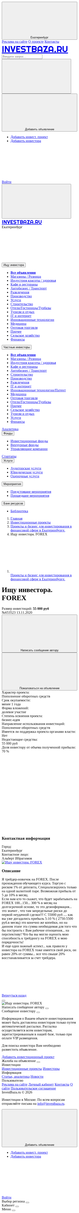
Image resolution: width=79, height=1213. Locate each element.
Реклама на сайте (14, 41)
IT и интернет (21, 316)
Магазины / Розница (26, 276)
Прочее (16, 331)
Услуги (16, 300)
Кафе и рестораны (24, 284)
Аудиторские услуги (26, 468)
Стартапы (9, 456)
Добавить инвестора (26, 141)
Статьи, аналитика (16, 1076)
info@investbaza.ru (50, 1103)
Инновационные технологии (32, 320)
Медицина (18, 324)
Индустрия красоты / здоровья (33, 280)
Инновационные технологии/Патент (38, 390)
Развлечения (20, 292)
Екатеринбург (39, 37)
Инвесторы (51, 1069)
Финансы (18, 339)
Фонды (8, 433)
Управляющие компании (29, 449)
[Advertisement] (39, 792)
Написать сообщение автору (40, 650)
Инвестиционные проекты (22, 1069)
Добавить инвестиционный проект (28, 1057)
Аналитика (10, 429)
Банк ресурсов (13, 503)
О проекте (36, 41)
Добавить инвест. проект (29, 137)
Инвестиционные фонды (29, 441)
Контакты (52, 41)
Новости (37, 1076)
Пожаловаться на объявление (39, 688)
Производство (21, 296)
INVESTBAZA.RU (35, 49)
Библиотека (19, 511)
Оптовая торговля (24, 327)
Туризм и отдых (22, 312)
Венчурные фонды (25, 445)
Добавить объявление (39, 129)
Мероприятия (12, 484)
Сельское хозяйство (25, 335)
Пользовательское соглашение (33, 1088)
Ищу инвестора (14, 265)
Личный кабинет (41, 1084)
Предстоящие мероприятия (31, 491)
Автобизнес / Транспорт (29, 288)
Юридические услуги (27, 472)
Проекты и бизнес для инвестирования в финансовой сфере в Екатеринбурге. (41, 577)
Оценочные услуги (25, 476)
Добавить (39, 1144)
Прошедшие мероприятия (30, 495)
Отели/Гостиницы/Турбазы (31, 308)
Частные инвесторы (17, 347)
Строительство (22, 304)
